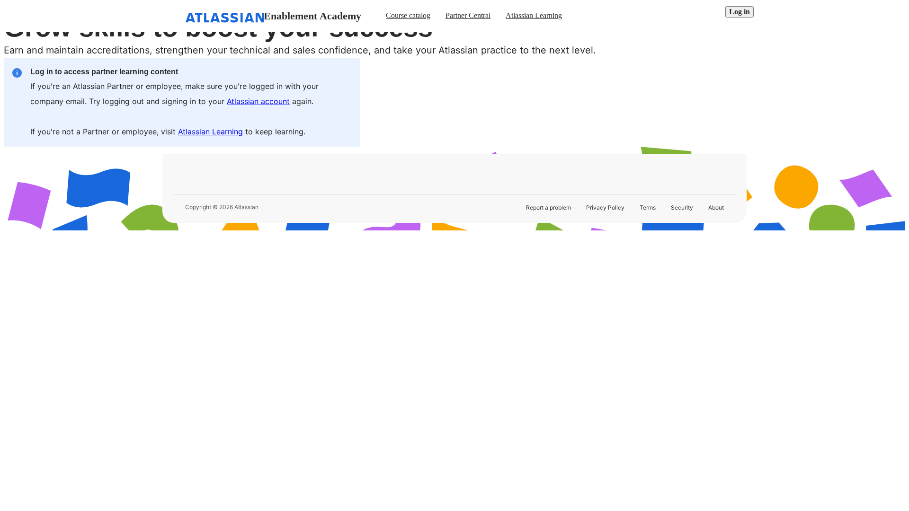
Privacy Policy (605, 207)
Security (682, 207)
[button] (739, 12)
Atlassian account (258, 101)
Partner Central (468, 15)
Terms (648, 207)
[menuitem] (408, 16)
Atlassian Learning (534, 15)
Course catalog (408, 15)
